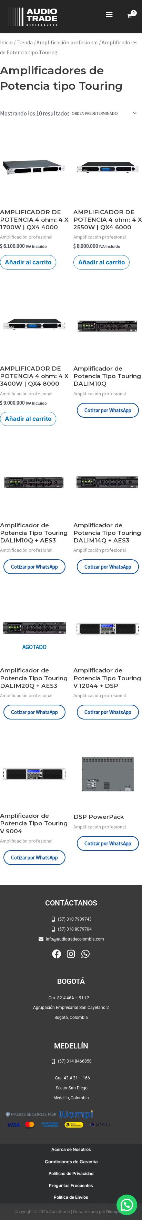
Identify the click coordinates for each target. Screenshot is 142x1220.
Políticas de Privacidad (71, 1173)
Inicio (6, 42)
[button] (126, 1205)
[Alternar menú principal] (109, 14)
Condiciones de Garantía (71, 1161)
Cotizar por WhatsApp (107, 410)
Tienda (25, 42)
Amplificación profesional (67, 42)
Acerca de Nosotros (71, 1149)
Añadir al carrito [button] (28, 262)
